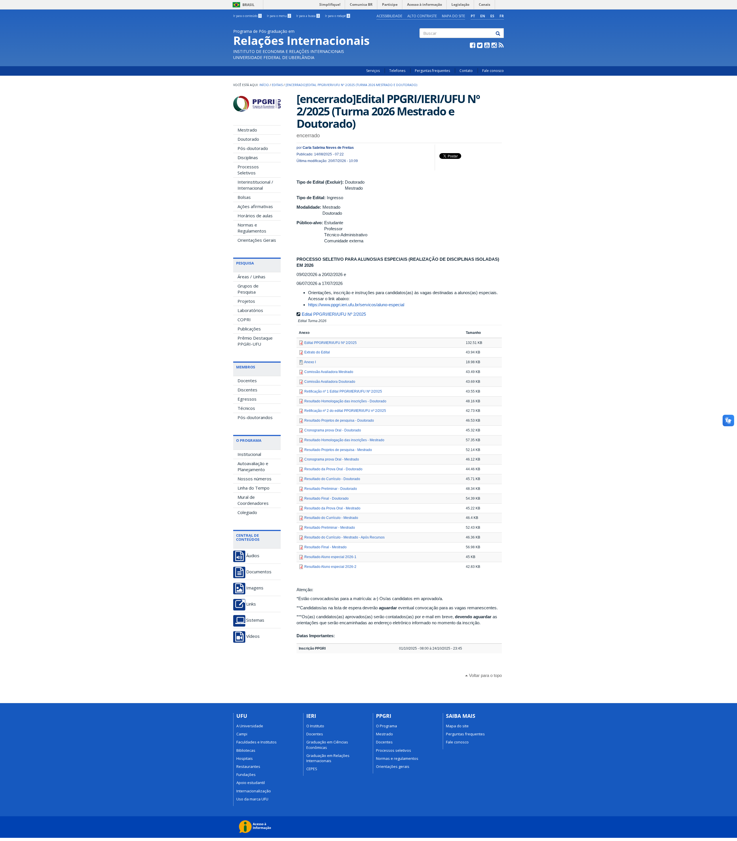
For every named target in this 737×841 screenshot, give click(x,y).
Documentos (258, 572)
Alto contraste (422, 16)
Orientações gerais (392, 766)
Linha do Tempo (253, 488)
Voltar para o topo (485, 675)
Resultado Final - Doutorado (326, 498)
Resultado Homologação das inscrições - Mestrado (344, 440)
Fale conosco (493, 70)
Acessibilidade (389, 16)
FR (501, 16)
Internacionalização (253, 791)
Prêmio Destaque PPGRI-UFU (255, 341)
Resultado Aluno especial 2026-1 (330, 557)
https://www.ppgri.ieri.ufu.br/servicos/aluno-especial (356, 304)
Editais (277, 85)
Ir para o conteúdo (247, 16)
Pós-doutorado (253, 148)
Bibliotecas (245, 750)
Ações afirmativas (255, 206)
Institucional (249, 454)
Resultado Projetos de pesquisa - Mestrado (338, 450)
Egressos (247, 399)
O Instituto (315, 725)
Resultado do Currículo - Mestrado (331, 518)
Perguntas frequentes (432, 70)
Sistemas (255, 620)
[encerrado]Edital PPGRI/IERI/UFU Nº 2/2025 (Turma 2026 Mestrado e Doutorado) (351, 85)
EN (482, 16)
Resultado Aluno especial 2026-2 (330, 567)
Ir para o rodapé (337, 16)
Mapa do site (453, 16)
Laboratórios (250, 310)
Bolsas (244, 197)
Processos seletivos (393, 750)
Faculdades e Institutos (256, 742)
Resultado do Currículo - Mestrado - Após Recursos (344, 537)
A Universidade (249, 725)
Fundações (246, 774)
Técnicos (246, 408)
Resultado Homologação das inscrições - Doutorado (345, 401)
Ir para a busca (307, 16)
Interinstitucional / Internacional (255, 185)
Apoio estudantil (250, 782)
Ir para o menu (278, 16)
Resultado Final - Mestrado (325, 547)
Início (264, 85)
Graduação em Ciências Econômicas (327, 744)
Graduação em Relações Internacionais (327, 758)
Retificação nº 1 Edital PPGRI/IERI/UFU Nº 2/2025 (343, 391)
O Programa (386, 725)
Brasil (242, 4)
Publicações (249, 329)
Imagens (254, 588)
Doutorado (248, 139)
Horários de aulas (255, 215)
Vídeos (253, 636)
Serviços (373, 70)
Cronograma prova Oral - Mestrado (331, 459)
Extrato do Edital (317, 352)
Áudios (252, 555)
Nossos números (254, 479)
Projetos (246, 301)
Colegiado (247, 512)
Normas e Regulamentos (252, 228)
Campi (241, 734)
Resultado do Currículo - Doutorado (332, 479)
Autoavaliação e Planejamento (253, 466)
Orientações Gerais (257, 240)
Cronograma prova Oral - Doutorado (332, 430)
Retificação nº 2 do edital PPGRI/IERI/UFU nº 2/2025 (345, 411)
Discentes (247, 390)
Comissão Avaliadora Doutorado (329, 382)
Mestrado (247, 130)
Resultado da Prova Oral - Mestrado (332, 508)
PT (473, 16)
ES (492, 16)
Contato (466, 70)
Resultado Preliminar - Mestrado (329, 528)
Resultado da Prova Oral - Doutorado (333, 469)
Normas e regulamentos (397, 758)
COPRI (244, 319)
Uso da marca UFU (252, 799)
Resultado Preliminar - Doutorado (330, 489)
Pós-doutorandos (255, 417)
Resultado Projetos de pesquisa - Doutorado (339, 420)
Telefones (397, 70)
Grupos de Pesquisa (248, 289)
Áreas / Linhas (251, 276)
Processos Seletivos (248, 170)
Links (251, 604)
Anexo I (310, 362)
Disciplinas (248, 157)
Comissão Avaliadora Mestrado (328, 372)
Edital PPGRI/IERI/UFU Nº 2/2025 (334, 314)
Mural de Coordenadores (253, 500)
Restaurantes (248, 766)
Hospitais (244, 758)
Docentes (247, 380)
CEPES (311, 768)
